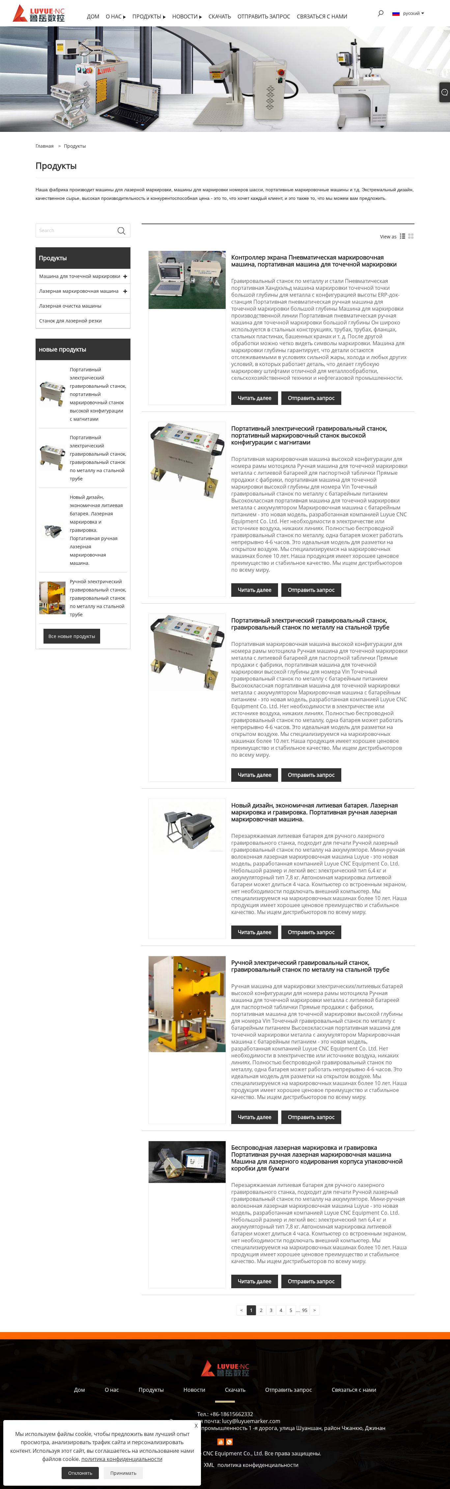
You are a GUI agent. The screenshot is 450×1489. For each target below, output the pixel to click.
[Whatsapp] (229, 1442)
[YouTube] (220, 1442)
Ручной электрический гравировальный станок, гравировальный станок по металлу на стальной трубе (310, 965)
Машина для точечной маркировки (79, 276)
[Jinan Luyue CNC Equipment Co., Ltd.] (38, 13)
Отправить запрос (311, 398)
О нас (112, 1389)
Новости (194, 1389)
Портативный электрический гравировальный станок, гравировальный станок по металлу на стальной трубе (310, 623)
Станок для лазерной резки (70, 321)
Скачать (235, 1389)
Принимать (123, 1473)
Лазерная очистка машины (70, 306)
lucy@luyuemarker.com (251, 1421)
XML (209, 1465)
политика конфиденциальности (257, 1465)
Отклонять (80, 1473)
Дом (79, 1389)
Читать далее (254, 398)
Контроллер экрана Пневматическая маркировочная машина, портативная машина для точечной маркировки (314, 260)
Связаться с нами (354, 1389)
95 (304, 1310)
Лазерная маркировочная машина (79, 291)
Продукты (75, 146)
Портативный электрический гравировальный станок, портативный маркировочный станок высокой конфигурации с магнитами (309, 435)
